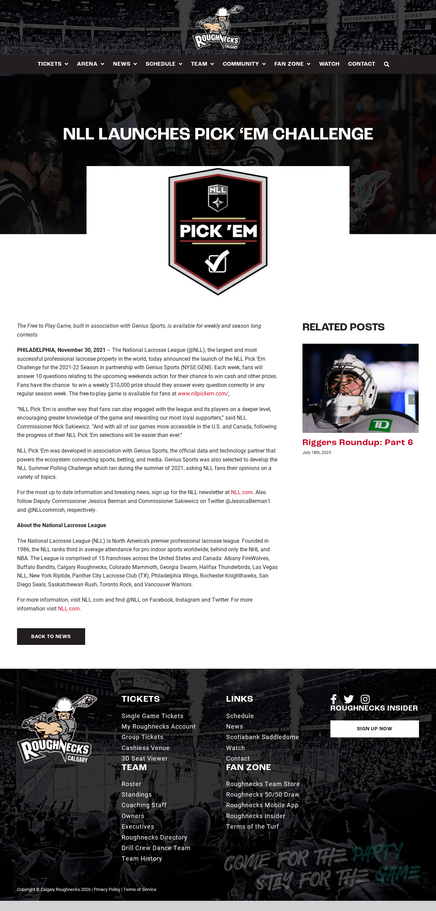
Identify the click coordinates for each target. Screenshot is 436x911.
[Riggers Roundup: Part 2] (360, 387)
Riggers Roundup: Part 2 (357, 443)
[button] (387, 64)
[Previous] (307, 399)
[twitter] (349, 699)
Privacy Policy (107, 889)
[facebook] (333, 699)
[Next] (413, 399)
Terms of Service (139, 889)
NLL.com (242, 491)
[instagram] (365, 699)
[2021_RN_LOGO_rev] (57, 696)
